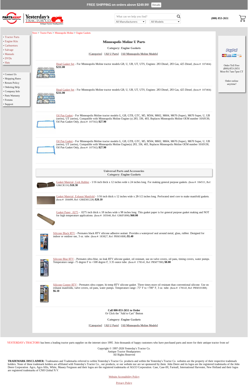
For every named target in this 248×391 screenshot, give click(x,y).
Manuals (9, 54)
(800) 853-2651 (219, 18)
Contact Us (10, 74)
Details (156, 4)
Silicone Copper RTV (65, 284)
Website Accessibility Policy (124, 376)
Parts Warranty (12, 95)
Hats (7, 62)
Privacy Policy (124, 383)
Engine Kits (11, 41)
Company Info (12, 91)
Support (9, 104)
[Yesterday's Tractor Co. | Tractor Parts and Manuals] (33, 24)
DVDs (8, 58)
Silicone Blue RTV (63, 259)
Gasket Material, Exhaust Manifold (75, 196)
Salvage (9, 49)
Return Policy (12, 82)
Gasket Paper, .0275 (67, 212)
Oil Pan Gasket (64, 115)
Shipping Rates (13, 78)
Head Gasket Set (65, 64)
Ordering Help (12, 87)
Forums (9, 99)
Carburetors (11, 45)
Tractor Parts (12, 37)
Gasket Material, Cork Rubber (72, 182)
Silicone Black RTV (64, 233)
